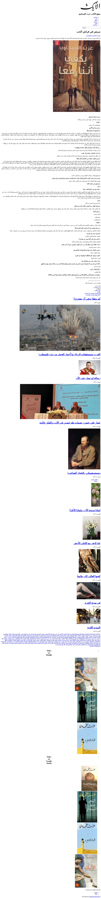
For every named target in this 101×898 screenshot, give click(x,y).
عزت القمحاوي (90, 35)
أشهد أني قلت (37, 634)
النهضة (18, 637)
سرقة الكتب (82, 640)
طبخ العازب (29, 640)
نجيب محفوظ (71, 644)
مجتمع (95, 21)
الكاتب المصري (80, 637)
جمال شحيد (58, 638)
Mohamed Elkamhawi (94, 896)
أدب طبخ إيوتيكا (53, 634)
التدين (67, 635)
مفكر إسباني (90, 644)
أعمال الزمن (30, 634)
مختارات (95, 24)
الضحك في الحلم (22, 635)
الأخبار (78, 635)
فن (7, 641)
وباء (58, 644)
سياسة (95, 17)
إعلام (96, 20)
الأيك (75, 635)
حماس (42, 638)
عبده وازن (86, 641)
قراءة (84, 643)
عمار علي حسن (65, 641)
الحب (64, 635)
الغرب (9, 635)
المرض (58, 637)
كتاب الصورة (40, 643)
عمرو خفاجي (57, 641)
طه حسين (23, 640)
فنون (96, 23)
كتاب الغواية (33, 643)
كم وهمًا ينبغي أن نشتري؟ (86, 298)
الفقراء (98, 637)
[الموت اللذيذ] (88, 623)
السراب (40, 635)
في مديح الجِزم (92, 602)
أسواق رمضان (44, 634)
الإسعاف (72, 635)
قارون (93, 643)
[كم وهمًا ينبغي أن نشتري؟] (93, 294)
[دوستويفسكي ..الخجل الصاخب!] (84, 469)
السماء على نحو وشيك (32, 635)
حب (50, 638)
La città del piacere (74, 634)
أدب (96, 18)
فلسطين (30, 641)
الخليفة (54, 635)
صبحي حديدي (35, 640)
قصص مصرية (67, 643)
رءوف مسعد (11, 638)
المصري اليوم (39, 637)
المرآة (62, 637)
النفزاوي (22, 637)
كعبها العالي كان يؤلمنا (88, 576)
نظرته (98, 291)
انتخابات (14, 637)
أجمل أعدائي (62, 634)
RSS (96, 894)
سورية (63, 640)
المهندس (27, 637)
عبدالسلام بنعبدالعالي (94, 641)
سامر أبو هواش (90, 640)
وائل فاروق (62, 644)
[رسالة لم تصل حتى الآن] (89, 374)
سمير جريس (68, 640)
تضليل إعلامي (64, 638)
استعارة (86, 635)
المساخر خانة (52, 637)
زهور (95, 640)
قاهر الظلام (89, 643)
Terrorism (97, 634)
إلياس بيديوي (92, 635)
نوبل (67, 644)
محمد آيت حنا (10, 643)
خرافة (38, 638)
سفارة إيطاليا (75, 640)
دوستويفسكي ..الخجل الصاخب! (83, 473)
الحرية (61, 635)
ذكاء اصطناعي (19, 638)
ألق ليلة (18, 634)
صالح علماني (43, 640)
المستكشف (46, 637)
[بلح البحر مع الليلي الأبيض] (91, 539)
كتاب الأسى (97, 290)
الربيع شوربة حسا (47, 635)
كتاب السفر (47, 643)
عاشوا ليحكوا (16, 640)
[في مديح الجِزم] (88, 599)
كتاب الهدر (27, 643)
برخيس (6, 637)
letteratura (82, 634)
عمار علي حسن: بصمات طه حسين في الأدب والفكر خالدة (70, 422)
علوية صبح (72, 641)
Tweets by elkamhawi (94, 646)
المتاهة (74, 637)
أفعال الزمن (23, 634)
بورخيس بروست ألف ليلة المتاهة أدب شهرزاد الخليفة (82, 638)
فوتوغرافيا (3, 641)
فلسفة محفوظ (23, 641)
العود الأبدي (14, 635)
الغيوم (6, 635)
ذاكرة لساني (26, 638)
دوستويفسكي (33, 638)
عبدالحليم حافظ (9, 640)
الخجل (57, 635)
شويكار (48, 640)
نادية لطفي (84, 644)
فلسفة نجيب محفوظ (14, 641)
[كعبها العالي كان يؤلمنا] (89, 572)
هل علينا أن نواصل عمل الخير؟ (92, 293)
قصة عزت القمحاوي (77, 643)
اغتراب (82, 635)
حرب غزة (46, 638)
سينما (56, 640)
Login (95, 892)
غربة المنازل (50, 641)
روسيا (98, 640)
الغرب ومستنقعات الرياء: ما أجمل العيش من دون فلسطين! (69, 354)
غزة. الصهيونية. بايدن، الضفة (40, 641)
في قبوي (98, 643)
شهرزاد (52, 640)
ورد (56, 644)
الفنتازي (94, 637)
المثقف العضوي (68, 637)
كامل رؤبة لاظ (60, 643)
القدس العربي (88, 637)
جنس (53, 638)
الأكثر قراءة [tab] (94, 479)
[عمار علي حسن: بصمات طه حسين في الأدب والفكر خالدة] (60, 418)
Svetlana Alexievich (90, 634)
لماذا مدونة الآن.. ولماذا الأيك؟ (84, 510)
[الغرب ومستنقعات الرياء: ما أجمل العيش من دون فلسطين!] (60, 350)
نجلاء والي (78, 644)
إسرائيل (14, 634)
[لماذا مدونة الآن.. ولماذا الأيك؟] (95, 506)
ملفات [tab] (95, 481)
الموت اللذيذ (93, 627)
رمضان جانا (5, 638)
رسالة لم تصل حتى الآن (88, 378)
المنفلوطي (32, 637)
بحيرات (10, 637)
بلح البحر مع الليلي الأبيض (87, 543)
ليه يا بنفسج (21, 643)
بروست (98, 638)
